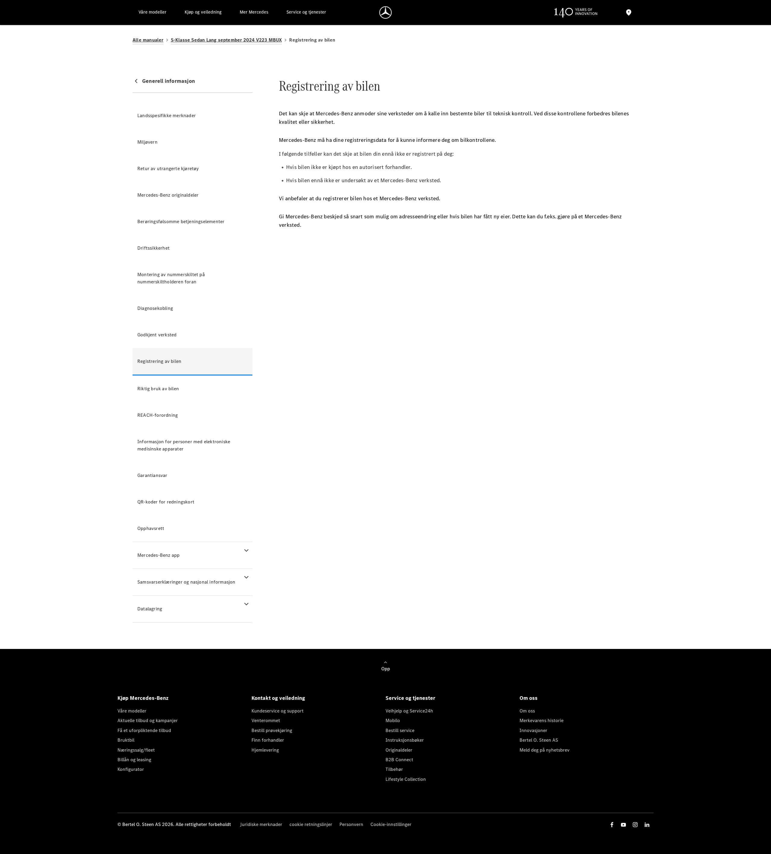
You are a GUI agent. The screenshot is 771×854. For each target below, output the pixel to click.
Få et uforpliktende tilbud (144, 730)
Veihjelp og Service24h (409, 711)
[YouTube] (623, 824)
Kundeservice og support (277, 711)
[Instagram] (635, 824)
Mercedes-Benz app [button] (158, 555)
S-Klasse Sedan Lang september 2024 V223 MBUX (226, 40)
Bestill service (400, 730)
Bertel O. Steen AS (539, 740)
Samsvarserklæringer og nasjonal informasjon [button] (186, 582)
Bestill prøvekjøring (271, 730)
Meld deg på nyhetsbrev (545, 750)
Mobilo (393, 720)
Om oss (527, 711)
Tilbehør (394, 769)
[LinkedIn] (647, 824)
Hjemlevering (265, 750)
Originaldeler (399, 750)
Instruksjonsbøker (405, 740)
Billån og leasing (134, 759)
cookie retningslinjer (310, 824)
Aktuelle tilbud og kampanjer (147, 720)
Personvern (351, 824)
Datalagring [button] (149, 609)
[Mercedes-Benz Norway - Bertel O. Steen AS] (385, 12)
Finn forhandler (267, 740)
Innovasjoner (533, 730)
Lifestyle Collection (406, 779)
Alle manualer (148, 40)
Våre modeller (131, 711)
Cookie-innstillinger (390, 824)
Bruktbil (125, 740)
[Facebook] (612, 824)
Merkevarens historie (541, 720)
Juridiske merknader (261, 824)
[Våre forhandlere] (628, 12)
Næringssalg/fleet (136, 750)
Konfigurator (130, 769)
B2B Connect (399, 759)
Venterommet (265, 720)
